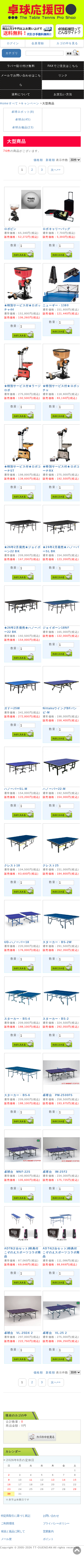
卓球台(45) (23, 119)
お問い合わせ (51, 1515)
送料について (21, 94)
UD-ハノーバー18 (16, 942)
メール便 (6, 1539)
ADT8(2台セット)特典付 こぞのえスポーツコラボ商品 (22, 1252)
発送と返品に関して (13, 1531)
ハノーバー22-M (54, 788)
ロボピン (10, 229)
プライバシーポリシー (56, 1523)
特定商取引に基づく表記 (15, 1515)
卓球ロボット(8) (22, 111)
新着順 (50, 160)
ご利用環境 (7, 1523)
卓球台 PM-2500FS (58, 1095)
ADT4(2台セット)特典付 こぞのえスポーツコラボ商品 (61, 1252)
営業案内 (48, 1531)
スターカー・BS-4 (17, 1018)
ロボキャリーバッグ (56, 229)
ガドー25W (12, 708)
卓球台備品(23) (23, 127)
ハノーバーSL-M (15, 788)
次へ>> (56, 169)
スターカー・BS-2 (56, 1018)
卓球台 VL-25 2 (55, 1333)
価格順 (38, 160)
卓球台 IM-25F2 (55, 1171)
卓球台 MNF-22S (17, 1171)
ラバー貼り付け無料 (21, 66)
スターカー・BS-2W (57, 942)
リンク (62, 75)
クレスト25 (51, 865)
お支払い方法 (63, 94)
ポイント (48, 1539)
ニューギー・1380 (56, 305)
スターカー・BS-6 (17, 1095)
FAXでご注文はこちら (63, 66)
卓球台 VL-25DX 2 (18, 1333)
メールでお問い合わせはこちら (21, 80)
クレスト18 (12, 865)
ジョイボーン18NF (56, 627)
